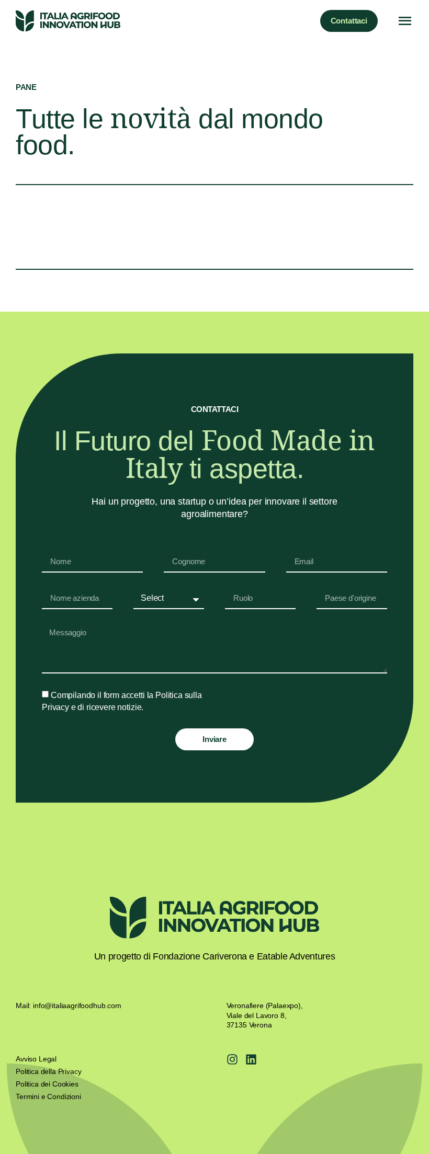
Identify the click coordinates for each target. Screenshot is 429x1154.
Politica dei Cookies (47, 1084)
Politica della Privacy (48, 1071)
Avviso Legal (36, 1059)
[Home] (68, 20)
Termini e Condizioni (48, 1096)
